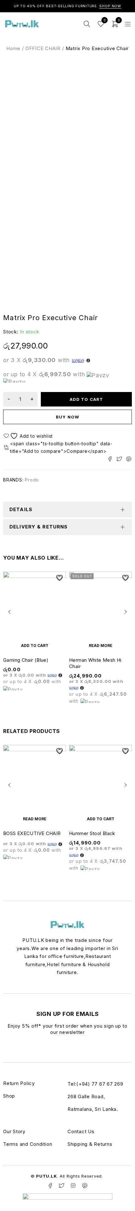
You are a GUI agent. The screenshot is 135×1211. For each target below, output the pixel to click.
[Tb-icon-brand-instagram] (73, 1185)
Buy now (67, 416)
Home (13, 48)
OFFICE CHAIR (43, 48)
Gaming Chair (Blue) (25, 660)
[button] (34, 645)
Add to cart (86, 399)
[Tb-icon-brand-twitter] (62, 1185)
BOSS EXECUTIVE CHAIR (32, 833)
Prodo (32, 479)
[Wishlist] (29, 436)
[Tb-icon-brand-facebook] (50, 1185)
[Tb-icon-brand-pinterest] (85, 1185)
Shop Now (110, 6)
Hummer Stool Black (92, 833)
